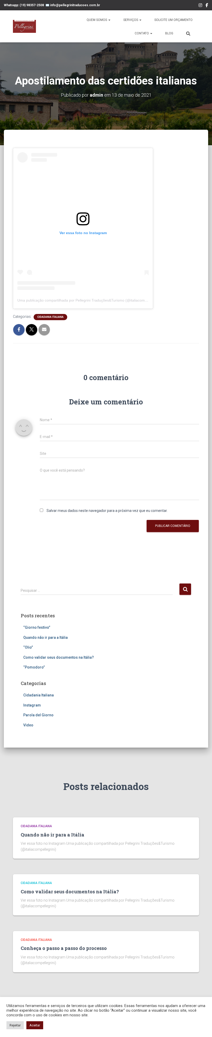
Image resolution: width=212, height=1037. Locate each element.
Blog (169, 33)
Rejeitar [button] (15, 1025)
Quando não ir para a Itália (45, 637)
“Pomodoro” (34, 667)
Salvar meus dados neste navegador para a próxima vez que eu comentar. (107, 511)
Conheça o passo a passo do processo (64, 948)
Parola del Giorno (38, 715)
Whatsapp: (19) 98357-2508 (24, 5)
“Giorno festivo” (36, 627)
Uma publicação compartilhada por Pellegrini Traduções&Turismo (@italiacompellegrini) (89, 300)
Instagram (200, 6)
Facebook (207, 6)
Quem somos (97, 20)
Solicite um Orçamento (173, 20)
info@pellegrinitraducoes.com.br (75, 5)
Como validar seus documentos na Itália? (58, 657)
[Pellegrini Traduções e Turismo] (24, 26)
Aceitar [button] (34, 1025)
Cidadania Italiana (50, 317)
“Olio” (28, 647)
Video (28, 725)
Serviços (131, 20)
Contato (142, 33)
